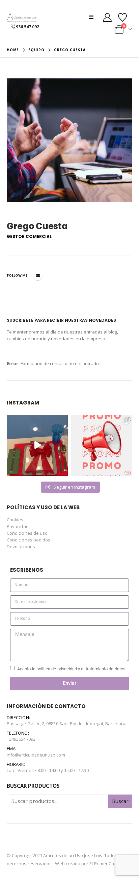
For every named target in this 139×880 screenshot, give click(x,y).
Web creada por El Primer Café (86, 863)
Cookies (15, 520)
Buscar (120, 801)
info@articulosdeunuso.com (36, 755)
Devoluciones (21, 546)
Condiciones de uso (27, 533)
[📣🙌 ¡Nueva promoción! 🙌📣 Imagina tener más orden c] (101, 445)
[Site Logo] (21, 18)
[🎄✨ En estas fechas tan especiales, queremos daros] (37, 445)
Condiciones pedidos (28, 540)
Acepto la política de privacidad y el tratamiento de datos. (72, 668)
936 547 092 (27, 27)
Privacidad (18, 526)
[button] (93, 17)
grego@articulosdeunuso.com (38, 275)
